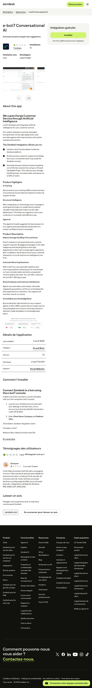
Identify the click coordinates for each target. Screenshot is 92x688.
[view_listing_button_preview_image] (18, 79)
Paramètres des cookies (70, 678)
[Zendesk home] (9, 4)
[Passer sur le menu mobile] (87, 4)
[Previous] (19, 98)
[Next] (28, 98)
